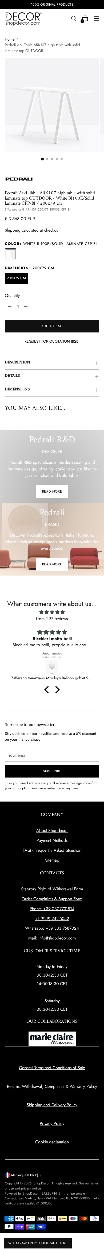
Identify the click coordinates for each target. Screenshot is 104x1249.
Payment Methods (52, 840)
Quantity (12, 295)
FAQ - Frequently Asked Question (52, 850)
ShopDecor (41, 1183)
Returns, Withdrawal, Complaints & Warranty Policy (52, 1086)
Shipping (13, 230)
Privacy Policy (52, 1123)
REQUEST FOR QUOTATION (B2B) (52, 341)
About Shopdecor (52, 830)
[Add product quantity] (26, 306)
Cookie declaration (52, 1142)
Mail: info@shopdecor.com (51, 938)
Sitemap (52, 860)
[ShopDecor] (23, 18)
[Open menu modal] (96, 18)
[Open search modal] (73, 18)
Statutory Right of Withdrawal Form (52, 889)
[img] (52, 612)
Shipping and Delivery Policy (52, 1105)
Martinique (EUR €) (24, 1175)
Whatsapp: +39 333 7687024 (52, 928)
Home (9, 39)
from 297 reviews (52, 619)
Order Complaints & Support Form (52, 899)
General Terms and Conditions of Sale (52, 1068)
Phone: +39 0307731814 (52, 909)
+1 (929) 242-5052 (52, 918)
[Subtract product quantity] (10, 306)
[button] (48, 689)
